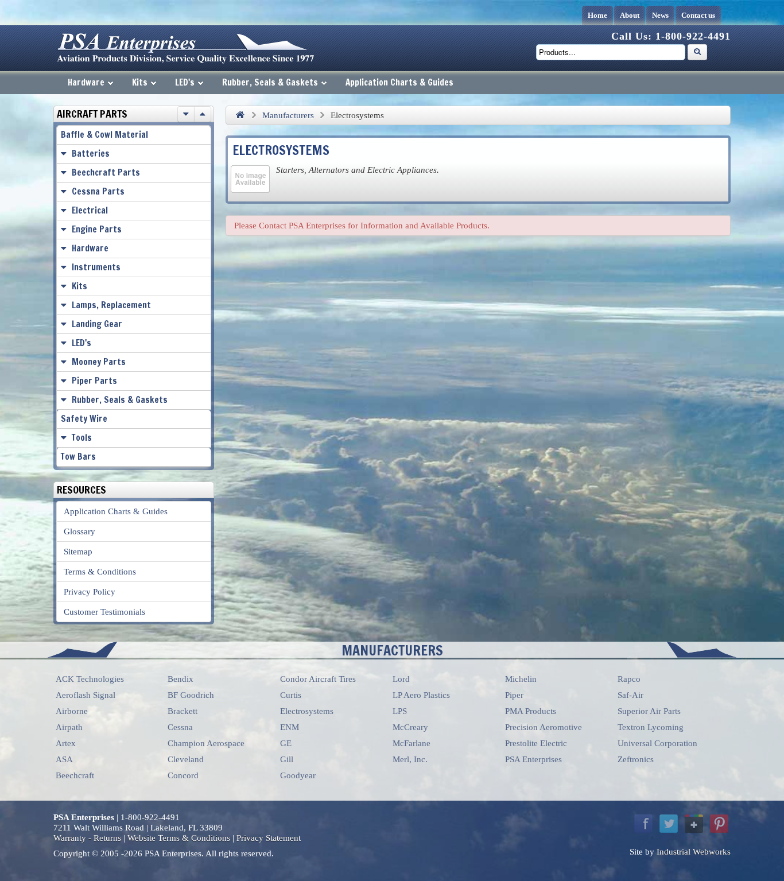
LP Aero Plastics (421, 695)
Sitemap (78, 551)
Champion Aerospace (206, 743)
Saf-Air (630, 695)
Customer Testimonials (104, 611)
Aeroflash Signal (85, 695)
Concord (183, 775)
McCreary (410, 727)
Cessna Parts (98, 191)
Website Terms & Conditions (178, 838)
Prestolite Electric (536, 743)
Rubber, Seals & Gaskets (270, 82)
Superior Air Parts (649, 711)
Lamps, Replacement (111, 305)
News (660, 15)
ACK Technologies (90, 679)
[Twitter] (668, 823)
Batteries (91, 154)
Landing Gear (97, 324)
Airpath (69, 727)
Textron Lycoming (651, 727)
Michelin (521, 679)
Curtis (290, 695)
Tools (82, 438)
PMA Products (530, 711)
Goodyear (298, 775)
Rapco (629, 679)
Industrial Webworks (694, 851)
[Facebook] (643, 823)
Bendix (180, 679)
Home (597, 15)
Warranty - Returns (87, 838)
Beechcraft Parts (106, 172)
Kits (140, 82)
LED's (185, 82)
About (629, 15)
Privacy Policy (89, 591)
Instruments (96, 267)
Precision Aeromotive (543, 727)
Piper (514, 695)
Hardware (86, 82)
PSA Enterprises (533, 759)
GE (286, 743)
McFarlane (411, 743)
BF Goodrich (191, 695)
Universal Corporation (657, 743)
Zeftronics (636, 759)
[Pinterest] (719, 823)
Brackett (182, 711)
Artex (66, 743)
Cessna (180, 727)
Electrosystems (306, 711)
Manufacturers (288, 115)
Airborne (72, 711)
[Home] (240, 115)
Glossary (79, 531)
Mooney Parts (99, 362)
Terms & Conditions (100, 571)
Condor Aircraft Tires (318, 679)
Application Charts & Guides (399, 82)
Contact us (698, 15)
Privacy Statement (268, 838)
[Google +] (694, 823)
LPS (400, 711)
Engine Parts (97, 229)
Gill (286, 759)
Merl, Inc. (410, 759)
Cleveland (186, 759)
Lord (401, 679)
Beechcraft (75, 775)
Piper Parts (94, 381)
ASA (64, 759)
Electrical (90, 210)
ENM (289, 727)
